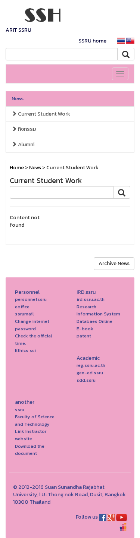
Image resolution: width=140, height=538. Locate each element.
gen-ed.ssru (90, 372)
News (18, 99)
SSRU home (92, 41)
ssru (19, 409)
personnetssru (31, 299)
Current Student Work (43, 114)
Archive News (114, 263)
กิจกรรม (26, 129)
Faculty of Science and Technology (35, 420)
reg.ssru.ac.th (91, 365)
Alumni (25, 144)
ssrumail (24, 313)
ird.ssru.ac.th (91, 299)
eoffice (22, 306)
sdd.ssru (86, 380)
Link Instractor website (30, 435)
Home (17, 168)
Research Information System (98, 310)
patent (84, 335)
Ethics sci (25, 350)
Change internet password (32, 325)
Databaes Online (94, 321)
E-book (85, 328)
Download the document (29, 450)
